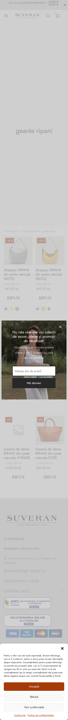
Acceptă (34, 686)
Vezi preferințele (34, 707)
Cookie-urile (20, 715)
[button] (62, 648)
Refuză (34, 697)
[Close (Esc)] (60, 326)
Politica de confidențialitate (41, 715)
